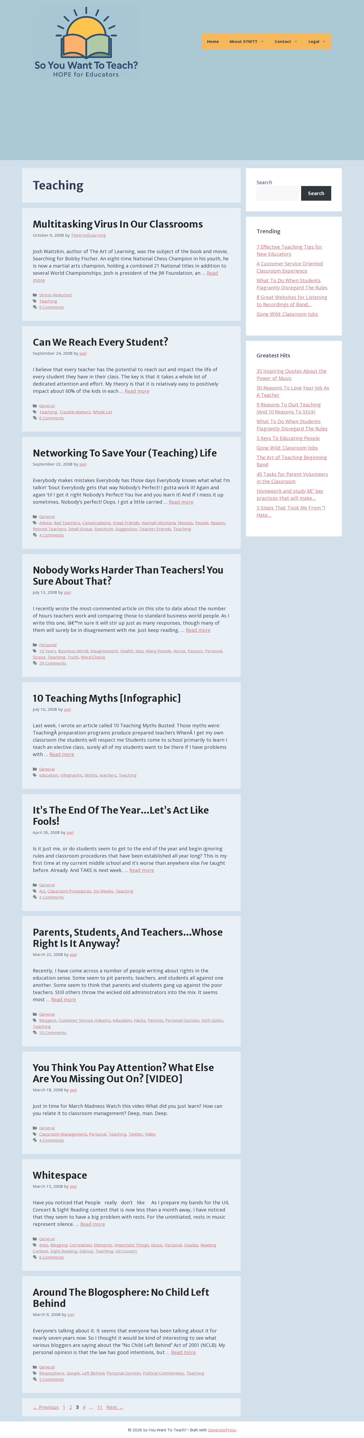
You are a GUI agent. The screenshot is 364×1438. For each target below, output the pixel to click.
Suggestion (126, 528)
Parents (155, 1020)
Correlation (81, 1244)
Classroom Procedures (69, 891)
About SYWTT (243, 41)
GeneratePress (222, 1429)
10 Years (47, 650)
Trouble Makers (75, 411)
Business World (73, 650)
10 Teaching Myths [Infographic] (107, 698)
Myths (91, 775)
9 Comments (51, 307)
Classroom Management (63, 1134)
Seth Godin (212, 1020)
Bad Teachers (67, 522)
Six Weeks (103, 891)
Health (126, 650)
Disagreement (104, 650)
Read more (137, 391)
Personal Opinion (182, 1020)
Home (213, 41)
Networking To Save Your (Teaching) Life (125, 453)
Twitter (135, 1134)
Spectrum (103, 528)
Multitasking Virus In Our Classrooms (118, 224)
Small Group (80, 528)
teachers (107, 775)
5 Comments (51, 1379)
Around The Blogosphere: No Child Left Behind (121, 1298)
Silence (86, 1251)
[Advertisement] (182, 123)
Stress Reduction (55, 294)
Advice (45, 522)
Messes (185, 522)
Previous (46, 1407)
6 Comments (51, 418)
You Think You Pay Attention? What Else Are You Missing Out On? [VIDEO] (123, 1073)
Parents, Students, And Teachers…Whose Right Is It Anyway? (128, 938)
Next (114, 1407)
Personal (47, 644)
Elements (103, 1244)
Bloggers (47, 1020)
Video (150, 1134)
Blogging (58, 1244)
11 (100, 1407)
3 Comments (51, 897)
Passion (195, 650)
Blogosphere (51, 1373)
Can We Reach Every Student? (100, 342)
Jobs (139, 650)
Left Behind (93, 1373)
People (202, 522)
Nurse (179, 650)
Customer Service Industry (85, 1020)
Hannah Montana (158, 522)
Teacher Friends (155, 528)
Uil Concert (126, 1251)
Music (157, 1244)
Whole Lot (102, 411)
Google (73, 1373)
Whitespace (60, 1175)
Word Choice (93, 657)
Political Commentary (163, 1373)
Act (42, 891)
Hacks (139, 1020)
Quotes (191, 1244)
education (48, 775)
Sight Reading (63, 1251)
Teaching (48, 301)
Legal (314, 41)
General (47, 405)
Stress (39, 657)
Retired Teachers (49, 528)
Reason (218, 522)
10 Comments (52, 1032)
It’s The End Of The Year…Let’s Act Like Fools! (121, 816)
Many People (158, 650)
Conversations (96, 522)
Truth (73, 657)
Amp (43, 1244)
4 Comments (51, 535)
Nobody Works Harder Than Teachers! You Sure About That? (128, 575)
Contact (283, 41)
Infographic (71, 775)
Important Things (131, 1244)
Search (264, 182)
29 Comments (52, 663)
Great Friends (126, 522)
